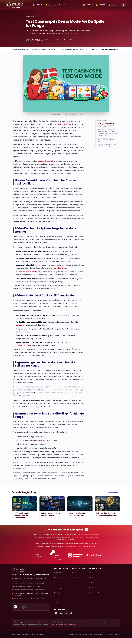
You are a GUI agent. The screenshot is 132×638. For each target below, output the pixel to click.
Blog (33, 16)
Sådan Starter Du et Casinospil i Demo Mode (108, 134)
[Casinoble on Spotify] (71, 613)
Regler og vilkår (94, 593)
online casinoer (64, 124)
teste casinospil (44, 161)
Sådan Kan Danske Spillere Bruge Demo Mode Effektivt (107, 130)
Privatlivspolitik (108, 634)
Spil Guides (58, 603)
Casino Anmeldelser (61, 598)
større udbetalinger (59, 268)
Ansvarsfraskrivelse (75, 634)
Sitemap (117, 634)
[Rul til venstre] (12, 49)
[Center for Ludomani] (56, 555)
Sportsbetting (58, 578)
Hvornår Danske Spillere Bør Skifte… (105, 49)
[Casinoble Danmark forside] (14, 4)
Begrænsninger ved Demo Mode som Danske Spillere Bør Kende (108, 140)
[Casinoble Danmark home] (18, 569)
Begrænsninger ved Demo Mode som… (75, 49)
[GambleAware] (94, 555)
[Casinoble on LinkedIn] (56, 613)
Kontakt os (75, 588)
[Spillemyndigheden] (37, 555)
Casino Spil (58, 588)
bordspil (19, 325)
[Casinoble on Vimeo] (66, 613)
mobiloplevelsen (28, 272)
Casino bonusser (60, 583)
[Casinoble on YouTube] (61, 613)
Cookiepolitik (93, 588)
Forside (28, 16)
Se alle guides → (114, 493)
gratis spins (45, 440)
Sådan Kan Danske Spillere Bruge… (16, 49)
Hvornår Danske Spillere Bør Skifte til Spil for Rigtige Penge (107, 145)
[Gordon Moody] (75, 555)
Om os (74, 573)
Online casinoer (59, 573)
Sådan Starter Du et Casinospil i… (44, 49)
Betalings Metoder (60, 593)
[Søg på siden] (123, 5)
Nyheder (74, 583)
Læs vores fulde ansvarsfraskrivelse (63, 624)
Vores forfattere (77, 578)
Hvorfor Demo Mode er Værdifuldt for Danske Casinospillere (106, 125)
